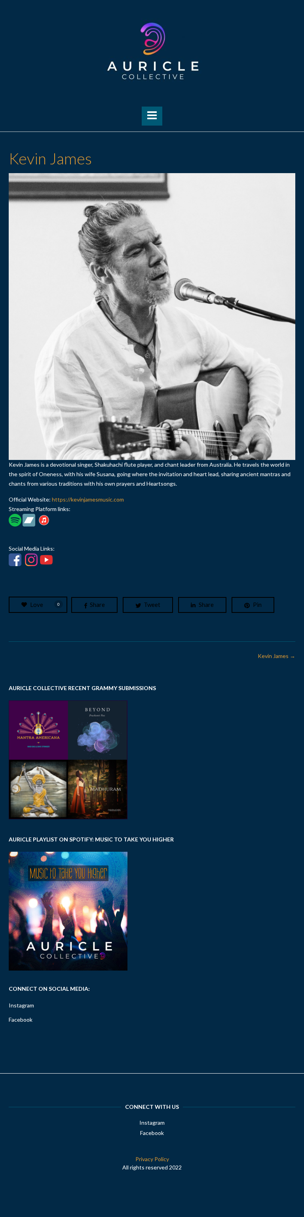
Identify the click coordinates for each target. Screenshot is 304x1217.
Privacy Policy (152, 1159)
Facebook (20, 1019)
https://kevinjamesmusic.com (88, 499)
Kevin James (276, 655)
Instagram (21, 1005)
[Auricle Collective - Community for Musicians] (152, 51)
